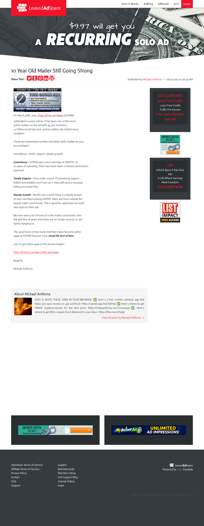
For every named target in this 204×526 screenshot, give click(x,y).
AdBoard (163, 3)
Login (187, 3)
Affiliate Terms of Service (25, 469)
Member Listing (67, 473)
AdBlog (148, 3)
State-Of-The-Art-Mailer (50, 115)
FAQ (13, 481)
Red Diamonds (66, 469)
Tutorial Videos (66, 481)
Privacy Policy (19, 473)
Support (15, 485)
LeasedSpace (44, 8)
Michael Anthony (152, 79)
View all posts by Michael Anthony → (123, 317)
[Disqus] (79, 370)
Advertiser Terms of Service (27, 465)
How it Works (130, 3)
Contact (15, 477)
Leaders (62, 465)
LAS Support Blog (68, 477)
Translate (188, 469)
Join (176, 3)
